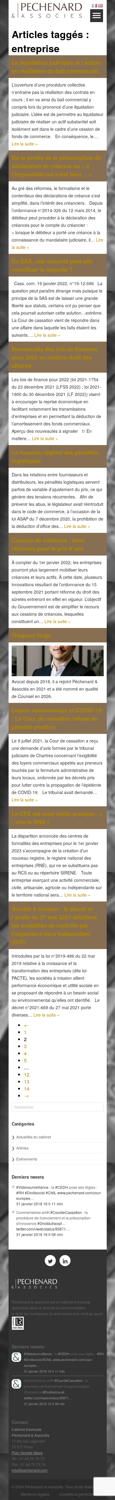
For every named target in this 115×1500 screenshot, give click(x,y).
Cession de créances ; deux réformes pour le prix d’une (48, 544)
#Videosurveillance (32, 1187)
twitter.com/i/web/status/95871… (43, 1228)
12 (26, 1074)
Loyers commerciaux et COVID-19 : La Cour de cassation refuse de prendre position (57, 718)
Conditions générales (77, 1494)
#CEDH (61, 1187)
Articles (22, 1147)
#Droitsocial (35, 1192)
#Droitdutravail (49, 1223)
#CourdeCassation (66, 1212)
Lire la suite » (25, 144)
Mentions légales (35, 1494)
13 (26, 1081)
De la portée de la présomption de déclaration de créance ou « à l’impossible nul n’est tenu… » (56, 165)
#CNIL (51, 1192)
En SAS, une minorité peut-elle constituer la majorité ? (52, 265)
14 (26, 1088)
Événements (26, 1158)
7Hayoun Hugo (31, 635)
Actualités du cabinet (33, 1136)
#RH (20, 1192)
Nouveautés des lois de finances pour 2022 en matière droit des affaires (54, 357)
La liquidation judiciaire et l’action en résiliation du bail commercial (56, 66)
